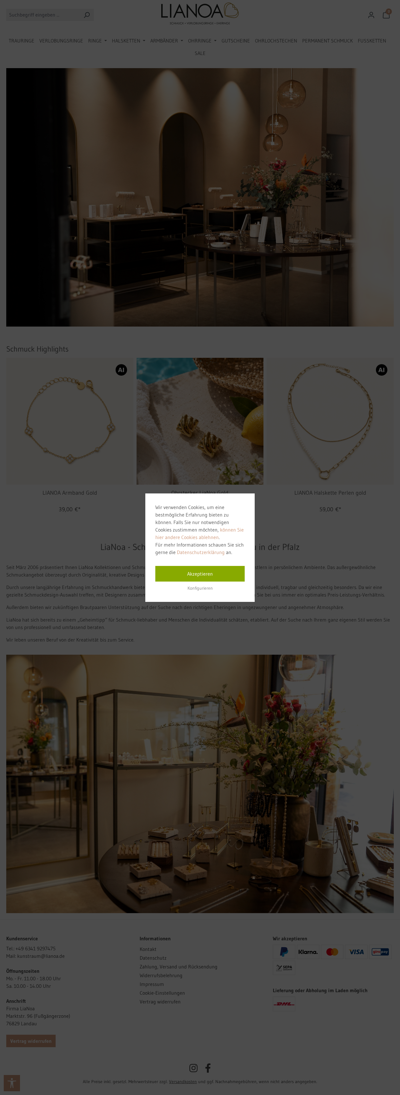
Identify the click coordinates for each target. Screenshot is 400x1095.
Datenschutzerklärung (201, 552)
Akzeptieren (200, 574)
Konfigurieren (200, 588)
